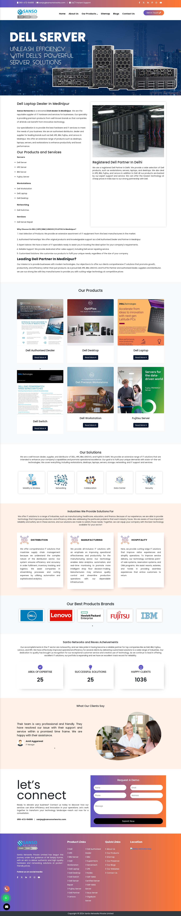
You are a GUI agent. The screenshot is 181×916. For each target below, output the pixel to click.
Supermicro (92, 861)
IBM (88, 857)
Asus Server (92, 892)
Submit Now (128, 821)
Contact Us (128, 13)
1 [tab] (92, 626)
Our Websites (112, 869)
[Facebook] (139, 2)
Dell (70, 849)
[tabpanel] (31, 615)
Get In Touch (153, 12)
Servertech (92, 865)
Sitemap (105, 13)
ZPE (88, 869)
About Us (73, 13)
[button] (13, 57)
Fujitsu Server (75, 888)
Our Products (89, 13)
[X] (144, 2)
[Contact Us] (6, 889)
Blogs (116, 13)
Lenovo (72, 896)
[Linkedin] (148, 2)
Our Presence (112, 861)
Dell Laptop (74, 869)
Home (62, 13)
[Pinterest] (152, 2)
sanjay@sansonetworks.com (52, 2)
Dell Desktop (74, 873)
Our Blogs (111, 865)
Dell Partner (74, 892)
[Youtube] (161, 2)
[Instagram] (156, 2)
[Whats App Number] (6, 898)
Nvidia (89, 873)
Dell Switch (74, 876)
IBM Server (73, 857)
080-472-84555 (26, 2)
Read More (40, 357)
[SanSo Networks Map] (140, 848)
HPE (70, 853)
